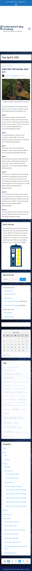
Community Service (24, 382)
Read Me (6, 459)
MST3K (9, 402)
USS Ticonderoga (9, 317)
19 (8, 347)
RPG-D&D (7, 467)
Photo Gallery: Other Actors (12, 542)
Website (5, 436)
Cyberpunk (14, 385)
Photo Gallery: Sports (10, 553)
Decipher (20, 385)
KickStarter (13, 399)
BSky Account (8, 298)
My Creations (7, 405)
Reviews (6, 413)
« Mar (4, 355)
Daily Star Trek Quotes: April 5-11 (15, 70)
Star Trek (9, 66)
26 (8, 350)
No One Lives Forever (17, 405)
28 (15, 350)
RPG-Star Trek (8, 471)
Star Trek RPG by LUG (12, 478)
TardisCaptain (14, 76)
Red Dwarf (23, 409)
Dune (13, 388)
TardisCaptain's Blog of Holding (13, 28)
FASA (13, 396)
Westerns (11, 436)
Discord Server (8, 291)
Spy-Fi (20, 427)
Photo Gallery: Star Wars (11, 538)
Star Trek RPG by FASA (12, 474)
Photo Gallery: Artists (10, 526)
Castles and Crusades (9, 370)
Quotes (4, 66)
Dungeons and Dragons (13, 392)
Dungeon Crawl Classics (22, 388)
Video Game (25, 432)
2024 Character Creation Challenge (16, 502)
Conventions (7, 385)
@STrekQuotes (15, 109)
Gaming (5, 463)
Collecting (6, 382)
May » (8, 355)
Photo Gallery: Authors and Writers (14, 530)
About (4, 452)
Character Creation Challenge (12, 375)
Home (4, 448)
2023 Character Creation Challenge (16, 498)
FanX (9, 396)
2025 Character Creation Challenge (16, 506)
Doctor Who (6, 388)
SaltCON (16, 423)
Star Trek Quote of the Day (12, 301)
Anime (4, 367)
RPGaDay (7, 422)
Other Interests (7, 514)
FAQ (5, 455)
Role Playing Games (14, 417)
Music (13, 402)
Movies (5, 402)
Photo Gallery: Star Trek (11, 534)
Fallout (26, 392)
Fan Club (5, 396)
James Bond (6, 399)
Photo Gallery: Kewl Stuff (11, 522)
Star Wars (18, 432)
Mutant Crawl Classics (21, 402)
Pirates (25, 405)
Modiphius (22, 399)
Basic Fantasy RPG (12, 367)
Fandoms (5, 510)
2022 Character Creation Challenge (16, 494)
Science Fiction (9, 427)
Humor (24, 396)
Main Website (8, 313)
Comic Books (15, 382)
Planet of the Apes (6, 409)
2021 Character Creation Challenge (16, 490)
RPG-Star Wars (8, 482)
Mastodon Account (9, 294)
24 (26, 347)
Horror (18, 396)
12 (8, 344)
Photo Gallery (7, 518)
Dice (24, 385)
